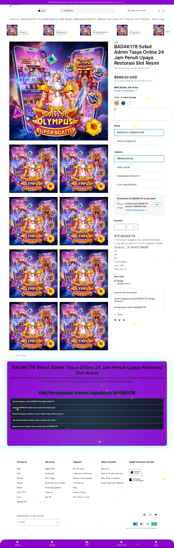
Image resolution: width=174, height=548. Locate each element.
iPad (19, 473)
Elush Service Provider (55, 483)
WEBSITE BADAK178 (126, 141)
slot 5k (48, 497)
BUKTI (17, 545)
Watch (20, 483)
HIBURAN (101, 19)
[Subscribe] (56, 522)
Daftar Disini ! (120, 2)
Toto (19, 497)
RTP (87, 545)
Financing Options (53, 488)
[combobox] (87, 10)
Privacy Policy (79, 492)
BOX (156, 545)
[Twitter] (120, 320)
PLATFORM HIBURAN (48, 19)
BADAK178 (14, 19)
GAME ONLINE (65, 19)
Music (19, 488)
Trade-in (49, 492)
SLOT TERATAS (126, 19)
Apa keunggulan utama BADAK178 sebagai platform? (33, 401)
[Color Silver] (129, 103)
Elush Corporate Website (112, 483)
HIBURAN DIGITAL (28, 19)
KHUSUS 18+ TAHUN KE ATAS (130, 132)
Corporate (49, 473)
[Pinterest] (124, 320)
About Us (105, 469)
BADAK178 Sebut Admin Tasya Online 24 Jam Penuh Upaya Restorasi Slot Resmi (87, 2)
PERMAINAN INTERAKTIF (84, 19)
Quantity (118, 220)
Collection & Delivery (82, 473)
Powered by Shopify (149, 528)
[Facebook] (116, 320)
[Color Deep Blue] (123, 103)
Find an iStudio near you (112, 473)
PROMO (52, 545)
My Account (78, 469)
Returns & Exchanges (82, 478)
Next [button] (163, 2)
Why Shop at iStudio (110, 478)
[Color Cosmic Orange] (116, 103)
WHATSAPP (121, 545)
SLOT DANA (112, 19)
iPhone (20, 478)
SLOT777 (21, 492)
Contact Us (78, 483)
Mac (19, 469)
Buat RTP (144, 247)
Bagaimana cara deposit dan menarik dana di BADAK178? (35, 426)
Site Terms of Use (81, 497)
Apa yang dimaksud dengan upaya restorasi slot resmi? (34, 420)
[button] (14, 19)
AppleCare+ (50, 469)
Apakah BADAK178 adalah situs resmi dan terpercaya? (33, 408)
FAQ (75, 488)
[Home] (42, 10)
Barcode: (134, 68)
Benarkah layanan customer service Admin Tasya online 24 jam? (37, 414)
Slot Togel (50, 478)
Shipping (129, 81)
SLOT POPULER (142, 19)
